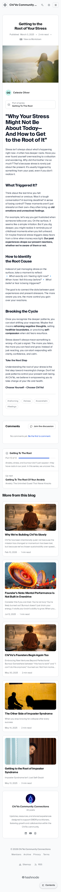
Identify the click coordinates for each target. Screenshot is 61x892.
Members (16, 854)
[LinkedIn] (25, 833)
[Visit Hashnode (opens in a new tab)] (30, 877)
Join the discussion (44, 426)
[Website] (35, 833)
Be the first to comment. (39, 436)
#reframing (12, 401)
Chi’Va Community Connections (23, 5)
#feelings (11, 406)
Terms (46, 854)
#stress (27, 401)
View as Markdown (32, 39)
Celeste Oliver (21, 92)
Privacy (37, 854)
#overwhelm (42, 401)
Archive (27, 854)
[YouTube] (30, 833)
